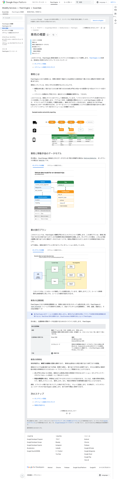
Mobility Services (9, 8)
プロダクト (40, 28)
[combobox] (84, 2)
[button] (78, 353)
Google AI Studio (89, 448)
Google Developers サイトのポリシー (65, 422)
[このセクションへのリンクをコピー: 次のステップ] (46, 394)
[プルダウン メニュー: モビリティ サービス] (46, 2)
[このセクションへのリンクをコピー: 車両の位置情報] (45, 300)
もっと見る (67, 2)
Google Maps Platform (51, 28)
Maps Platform (19, 2)
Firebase (86, 445)
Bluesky (58, 442)
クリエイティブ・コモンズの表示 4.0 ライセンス (66, 421)
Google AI (93, 467)
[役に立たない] (104, 27)
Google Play (87, 457)
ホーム (32, 28)
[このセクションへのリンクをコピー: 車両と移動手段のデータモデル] (63, 154)
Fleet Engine (54, 2)
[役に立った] (101, 27)
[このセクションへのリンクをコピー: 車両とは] (41, 74)
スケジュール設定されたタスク (44, 67)
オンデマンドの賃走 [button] (38, 165)
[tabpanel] (68, 196)
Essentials (37, 8)
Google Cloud (88, 454)
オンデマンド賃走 (40, 64)
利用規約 (29, 475)
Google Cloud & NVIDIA (33, 451)
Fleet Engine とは (95, 58)
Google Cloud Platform (79, 467)
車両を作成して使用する (34, 12)
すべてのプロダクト (105, 467)
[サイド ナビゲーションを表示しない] (22, 476)
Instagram (59, 445)
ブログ (58, 439)
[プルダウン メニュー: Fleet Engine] (60, 2)
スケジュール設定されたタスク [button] (55, 165)
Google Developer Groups (34, 442)
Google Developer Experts (34, 445)
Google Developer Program (35, 439)
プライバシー (38, 475)
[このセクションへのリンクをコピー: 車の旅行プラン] (48, 230)
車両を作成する (39, 405)
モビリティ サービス (38, 2)
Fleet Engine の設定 (18, 12)
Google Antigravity (89, 451)
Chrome (86, 442)
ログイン (113, 2)
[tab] (38, 165)
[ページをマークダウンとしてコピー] (53, 34)
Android (86, 439)
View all (86, 460)
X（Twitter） (59, 451)
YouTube (58, 454)
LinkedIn (58, 448)
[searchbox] (12, 17)
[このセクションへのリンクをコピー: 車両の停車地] (43, 359)
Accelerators (30, 448)
